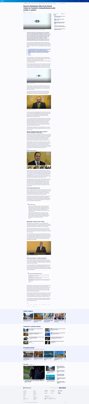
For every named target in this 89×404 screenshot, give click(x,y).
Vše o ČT (24, 399)
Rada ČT (34, 395)
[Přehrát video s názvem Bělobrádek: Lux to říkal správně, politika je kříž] (39, 248)
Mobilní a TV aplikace (25, 398)
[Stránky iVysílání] (60, 390)
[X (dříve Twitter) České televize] (63, 387)
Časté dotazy (34, 398)
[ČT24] (2, 1)
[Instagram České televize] (59, 387)
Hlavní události (26, 3)
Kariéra (34, 396)
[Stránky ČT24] (46, 390)
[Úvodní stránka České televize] (27, 387)
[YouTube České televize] (62, 387)
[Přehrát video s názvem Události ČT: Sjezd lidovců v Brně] (39, 76)
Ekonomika (43, 3)
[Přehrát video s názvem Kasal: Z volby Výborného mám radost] (39, 102)
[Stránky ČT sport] (53, 390)
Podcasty (54, 3)
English (28, 402)
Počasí (46, 3)
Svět (37, 3)
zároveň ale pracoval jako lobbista (38, 174)
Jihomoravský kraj (35, 304)
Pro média (34, 390)
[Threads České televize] (65, 387)
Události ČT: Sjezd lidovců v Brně (30, 83)
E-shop (24, 397)
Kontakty (34, 399)
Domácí (35, 3)
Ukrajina (30, 3)
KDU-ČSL (40, 304)
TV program (24, 390)
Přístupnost (36, 402)
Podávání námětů (35, 397)
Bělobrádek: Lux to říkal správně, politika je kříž (32, 255)
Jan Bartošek (48, 304)
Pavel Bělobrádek (44, 304)
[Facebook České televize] (60, 387)
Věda (48, 3)
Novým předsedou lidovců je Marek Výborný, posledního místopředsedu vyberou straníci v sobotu (33, 29)
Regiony (40, 3)
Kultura (51, 3)
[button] (37, 21)
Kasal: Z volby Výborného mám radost (31, 109)
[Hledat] (85, 1)
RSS (65, 402)
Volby (32, 3)
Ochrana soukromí (32, 402)
